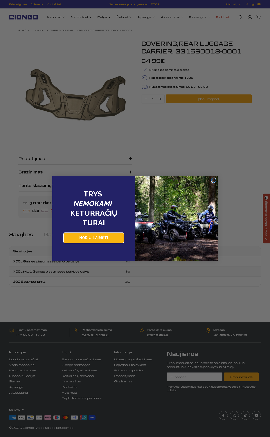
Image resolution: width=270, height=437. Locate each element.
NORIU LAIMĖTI (93, 238)
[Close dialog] (213, 180)
